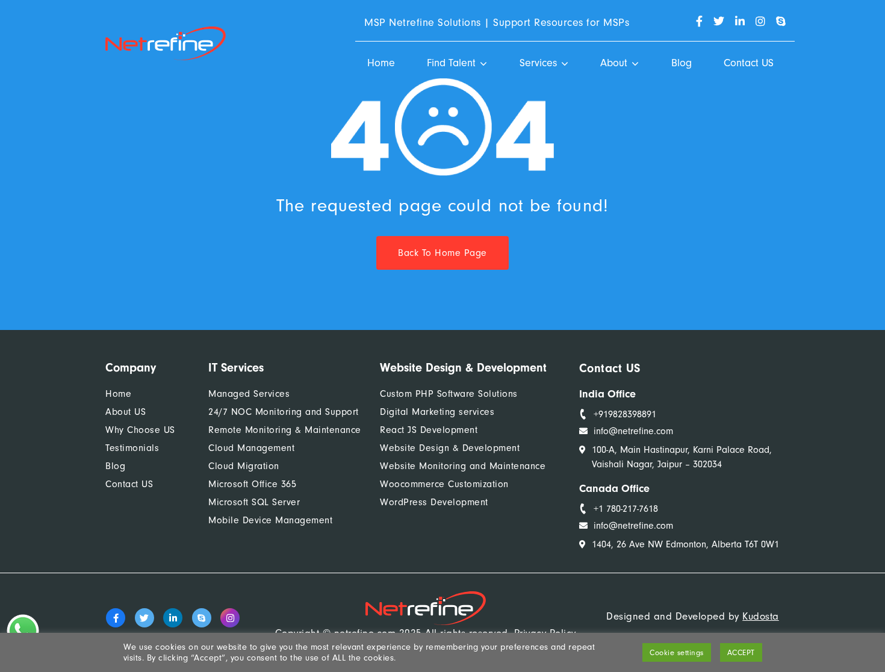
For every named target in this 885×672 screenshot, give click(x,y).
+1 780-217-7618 (626, 508)
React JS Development (428, 430)
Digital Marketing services (437, 411)
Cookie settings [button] (677, 652)
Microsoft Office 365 (252, 484)
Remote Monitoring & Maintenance (284, 430)
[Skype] (201, 617)
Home (381, 63)
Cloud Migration (243, 466)
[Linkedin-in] (172, 617)
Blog (681, 63)
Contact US (749, 63)
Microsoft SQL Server (254, 502)
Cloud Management (251, 448)
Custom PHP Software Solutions (449, 393)
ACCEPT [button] (741, 652)
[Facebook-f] (115, 617)
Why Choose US (140, 430)
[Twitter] (144, 617)
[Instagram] (230, 617)
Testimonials (132, 448)
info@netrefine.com (633, 431)
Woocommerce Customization (444, 484)
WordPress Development (434, 502)
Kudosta (760, 616)
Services (538, 63)
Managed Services (249, 393)
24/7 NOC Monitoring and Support (283, 411)
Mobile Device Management (270, 520)
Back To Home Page (442, 252)
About (613, 63)
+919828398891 (625, 414)
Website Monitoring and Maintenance (462, 466)
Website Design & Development (450, 448)
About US (125, 411)
